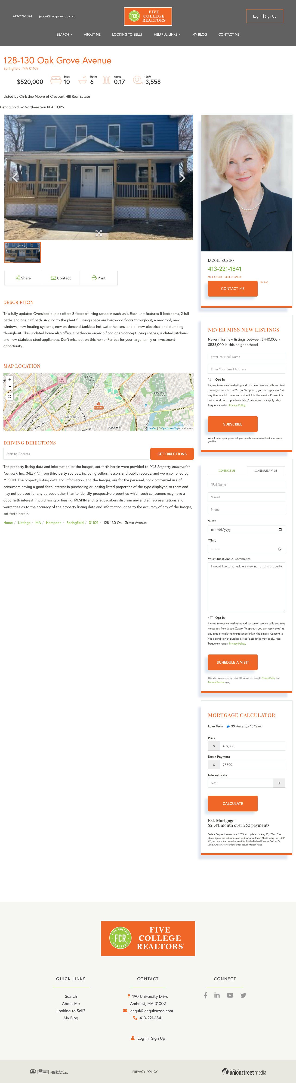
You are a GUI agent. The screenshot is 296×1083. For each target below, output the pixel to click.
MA (38, 522)
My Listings (215, 277)
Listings (24, 522)
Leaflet (153, 428)
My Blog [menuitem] (199, 34)
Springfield (75, 522)
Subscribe (232, 424)
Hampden (53, 522)
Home (8, 522)
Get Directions (172, 453)
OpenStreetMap (170, 428)
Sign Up (271, 16)
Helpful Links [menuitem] (165, 34)
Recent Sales (233, 277)
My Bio (264, 282)
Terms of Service (216, 682)
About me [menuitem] (92, 34)
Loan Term (215, 726)
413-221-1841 (22, 16)
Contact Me (233, 288)
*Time (212, 540)
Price (211, 738)
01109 (93, 522)
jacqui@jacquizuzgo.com (57, 16)
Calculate (233, 803)
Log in (257, 16)
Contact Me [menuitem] (229, 34)
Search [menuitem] (62, 34)
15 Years (256, 726)
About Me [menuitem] (71, 1003)
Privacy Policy (237, 405)
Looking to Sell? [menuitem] (127, 34)
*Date (212, 521)
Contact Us (227, 471)
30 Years (237, 726)
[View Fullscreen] (9, 396)
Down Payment (219, 756)
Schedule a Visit (265, 471)
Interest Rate (217, 775)
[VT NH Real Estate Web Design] (244, 1071)
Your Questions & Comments (229, 559)
